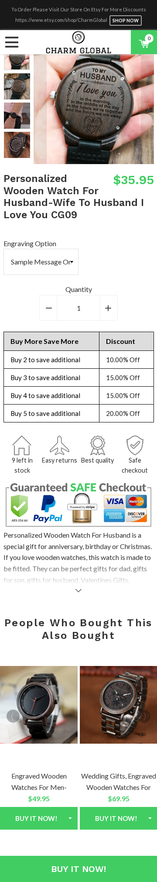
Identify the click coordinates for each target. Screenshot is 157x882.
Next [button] (16, 149)
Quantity (78, 289)
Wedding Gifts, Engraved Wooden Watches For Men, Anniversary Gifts (118, 787)
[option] (17, 86)
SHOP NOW (126, 20)
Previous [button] (40, 104)
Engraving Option (29, 243)
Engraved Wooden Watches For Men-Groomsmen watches (39, 787)
